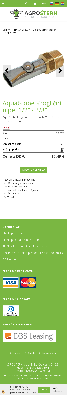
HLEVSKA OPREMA (21, 29)
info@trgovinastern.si (37, 370)
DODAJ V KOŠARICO (33, 169)
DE (57, 3)
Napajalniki (10, 32)
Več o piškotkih (57, 390)
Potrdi (44, 389)
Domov (6, 29)
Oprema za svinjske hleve (45, 29)
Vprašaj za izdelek (12, 143)
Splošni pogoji (49, 352)
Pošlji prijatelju (11, 149)
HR (62, 3)
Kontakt (31, 352)
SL (51, 3)
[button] (60, 71)
